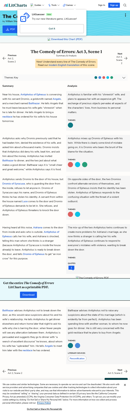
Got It (52, 28)
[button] (77, 358)
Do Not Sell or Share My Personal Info (44, 409)
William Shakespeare (16, 21)
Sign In (101, 5)
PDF (12, 29)
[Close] (124, 384)
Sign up (114, 5)
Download (28, 295)
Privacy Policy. (44, 403)
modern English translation (64, 65)
